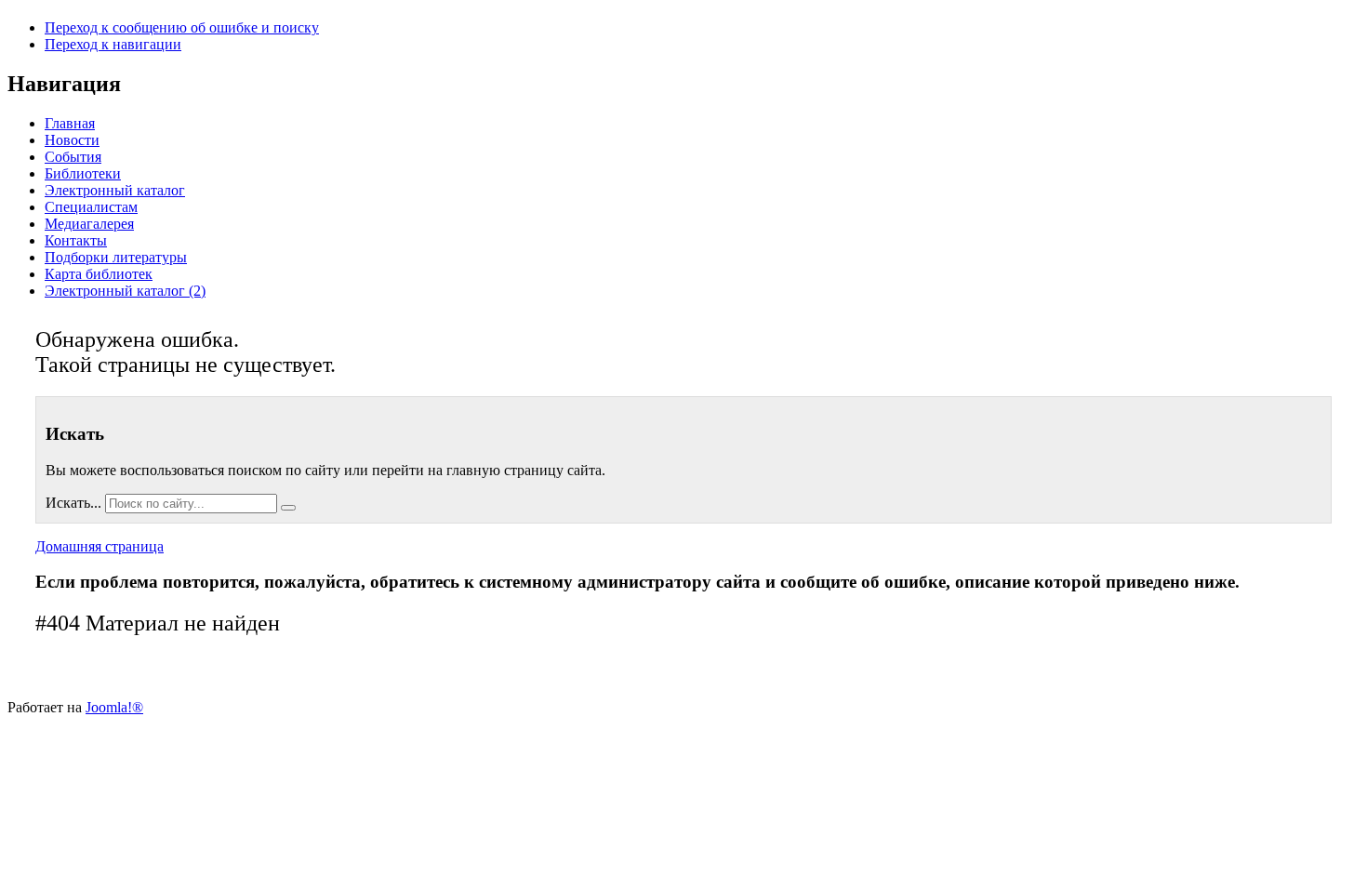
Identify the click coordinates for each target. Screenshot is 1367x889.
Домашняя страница (99, 546)
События (73, 157)
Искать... (73, 503)
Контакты (76, 240)
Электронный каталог (115, 190)
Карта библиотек (99, 274)
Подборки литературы (116, 257)
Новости (72, 140)
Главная (70, 123)
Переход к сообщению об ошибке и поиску (182, 27)
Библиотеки (83, 173)
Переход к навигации (113, 44)
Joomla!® (114, 707)
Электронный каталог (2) (125, 291)
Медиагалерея (89, 224)
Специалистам (91, 207)
